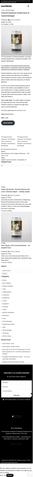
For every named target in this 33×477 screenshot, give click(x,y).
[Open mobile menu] (31, 6)
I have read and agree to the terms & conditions (17, 399)
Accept (10, 475)
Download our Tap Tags (16, 444)
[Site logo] (6, 6)
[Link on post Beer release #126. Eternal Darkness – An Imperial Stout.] (16, 238)
